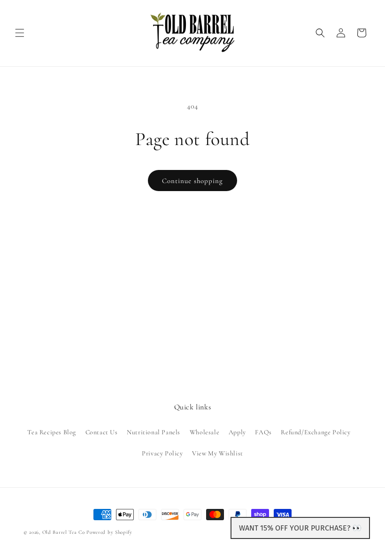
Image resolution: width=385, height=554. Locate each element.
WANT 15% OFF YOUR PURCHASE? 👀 (300, 527)
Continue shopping (192, 181)
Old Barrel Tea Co (63, 532)
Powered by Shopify (109, 532)
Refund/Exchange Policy (315, 432)
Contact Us (101, 432)
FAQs (263, 432)
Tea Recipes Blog (51, 432)
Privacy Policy (162, 453)
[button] (19, 33)
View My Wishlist (217, 453)
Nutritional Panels (153, 432)
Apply (237, 432)
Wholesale (204, 432)
